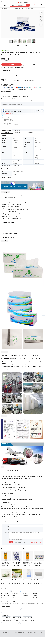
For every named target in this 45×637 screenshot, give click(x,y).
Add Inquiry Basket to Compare (22, 45)
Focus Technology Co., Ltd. (15, 632)
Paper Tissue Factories (27, 617)
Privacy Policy (40, 632)
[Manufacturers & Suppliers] (22, 2)
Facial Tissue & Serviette (29, 8)
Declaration (34, 632)
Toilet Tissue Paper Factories (7, 620)
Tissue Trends (4, 626)
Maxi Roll (13, 595)
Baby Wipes (35, 593)
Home (2, 8)
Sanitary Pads (35, 597)
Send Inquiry (11, 64)
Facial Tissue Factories (17, 617)
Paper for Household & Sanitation (19, 8)
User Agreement (29, 632)
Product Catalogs (17, 591)
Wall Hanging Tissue (15, 593)
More (2, 628)
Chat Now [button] (34, 64)
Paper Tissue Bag (16, 623)
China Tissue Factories (6, 617)
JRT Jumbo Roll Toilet (5, 595)
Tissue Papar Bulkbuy (13, 626)
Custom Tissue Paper (19, 620)
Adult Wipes (18, 608)
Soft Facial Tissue (35, 608)
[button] (40, 132)
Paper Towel (24, 595)
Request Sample (20, 67)
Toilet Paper (24, 593)
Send (11, 542)
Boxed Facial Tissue (25, 608)
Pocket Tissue (35, 595)
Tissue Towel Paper (24, 623)
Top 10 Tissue (33, 623)
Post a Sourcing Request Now (35, 542)
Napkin (13, 597)
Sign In (3, 124)
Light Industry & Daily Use (8, 8)
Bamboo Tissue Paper (6, 623)
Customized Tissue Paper (29, 620)
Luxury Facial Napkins (6, 611)
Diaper (23, 597)
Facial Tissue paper (4, 593)
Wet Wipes (3, 597)
